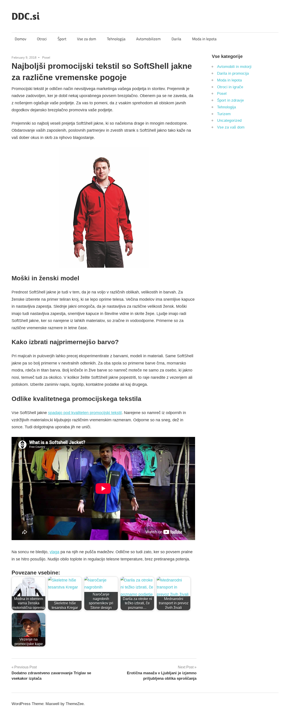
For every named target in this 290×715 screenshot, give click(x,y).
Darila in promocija (233, 73)
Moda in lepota (204, 39)
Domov (20, 39)
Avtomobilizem (148, 39)
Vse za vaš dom (230, 127)
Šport (62, 39)
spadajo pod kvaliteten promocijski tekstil (85, 412)
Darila (176, 39)
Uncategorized (229, 120)
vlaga (54, 552)
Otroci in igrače (230, 87)
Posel (46, 57)
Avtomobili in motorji (234, 66)
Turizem (224, 114)
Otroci (42, 39)
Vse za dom (86, 39)
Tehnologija (116, 39)
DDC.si (26, 16)
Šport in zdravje (230, 100)
